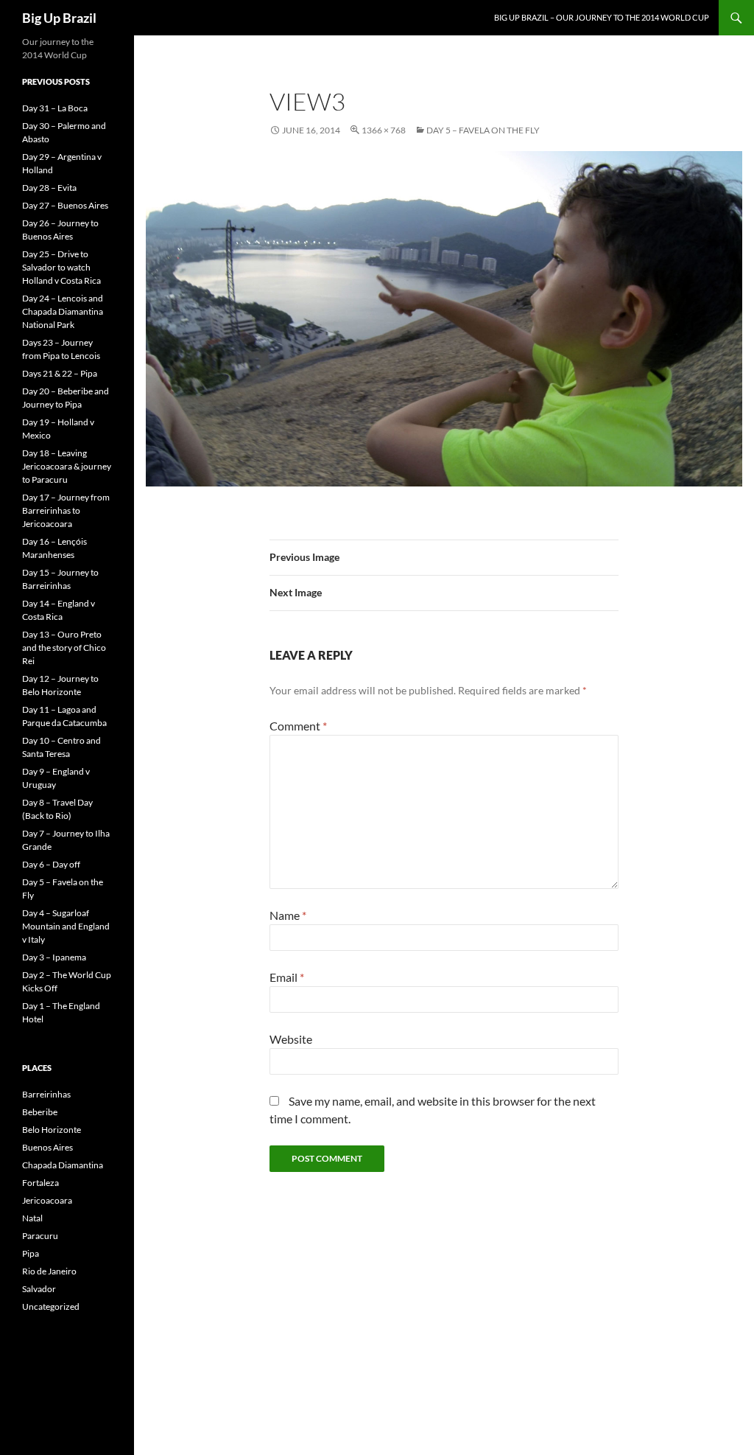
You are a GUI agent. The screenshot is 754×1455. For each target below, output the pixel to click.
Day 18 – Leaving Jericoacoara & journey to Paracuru (66, 466)
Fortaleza (40, 1182)
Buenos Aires (47, 1147)
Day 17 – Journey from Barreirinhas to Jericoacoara (66, 510)
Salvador (39, 1288)
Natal (32, 1218)
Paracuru (40, 1235)
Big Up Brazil (59, 18)
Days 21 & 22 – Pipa (59, 373)
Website (290, 1039)
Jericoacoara (47, 1200)
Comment (298, 726)
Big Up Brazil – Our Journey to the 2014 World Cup (601, 17)
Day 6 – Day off (51, 864)
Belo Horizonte (51, 1129)
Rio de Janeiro (49, 1271)
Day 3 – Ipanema (54, 957)
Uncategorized (51, 1306)
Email (286, 977)
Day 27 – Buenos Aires (65, 205)
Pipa (30, 1253)
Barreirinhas (46, 1094)
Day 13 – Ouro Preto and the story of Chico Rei (64, 647)
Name (287, 915)
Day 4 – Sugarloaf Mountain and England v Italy (66, 926)
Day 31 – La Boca (55, 108)
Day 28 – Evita (49, 187)
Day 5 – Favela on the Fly (483, 130)
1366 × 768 (384, 130)
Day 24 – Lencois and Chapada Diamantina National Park (62, 311)
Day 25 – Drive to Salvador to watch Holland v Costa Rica (61, 267)
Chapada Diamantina (62, 1164)
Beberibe (39, 1111)
